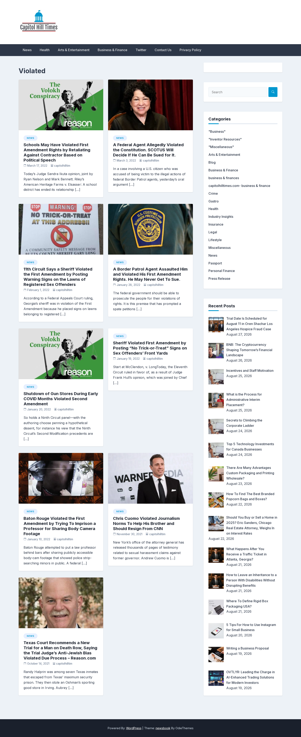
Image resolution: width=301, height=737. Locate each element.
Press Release (219, 278)
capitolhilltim (62, 165)
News (27, 50)
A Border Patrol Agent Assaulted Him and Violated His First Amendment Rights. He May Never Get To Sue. (150, 274)
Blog (212, 162)
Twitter (141, 50)
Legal (212, 232)
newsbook (163, 728)
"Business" (216, 131)
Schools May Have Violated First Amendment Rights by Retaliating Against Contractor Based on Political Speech (57, 152)
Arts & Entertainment (73, 50)
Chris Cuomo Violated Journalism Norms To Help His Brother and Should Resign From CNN (146, 523)
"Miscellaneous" (221, 147)
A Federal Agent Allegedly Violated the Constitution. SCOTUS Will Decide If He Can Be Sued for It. (148, 149)
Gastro (213, 201)
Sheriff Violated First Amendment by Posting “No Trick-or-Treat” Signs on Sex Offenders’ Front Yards (150, 348)
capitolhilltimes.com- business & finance (239, 186)
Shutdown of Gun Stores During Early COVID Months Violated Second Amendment (61, 398)
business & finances (223, 178)
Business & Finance (112, 50)
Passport (215, 263)
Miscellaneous (219, 248)
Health (45, 50)
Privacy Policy (190, 50)
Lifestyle (215, 240)
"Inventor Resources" (225, 139)
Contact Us (163, 50)
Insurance (215, 224)
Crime (213, 193)
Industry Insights (220, 217)
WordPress (133, 728)
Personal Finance (221, 271)
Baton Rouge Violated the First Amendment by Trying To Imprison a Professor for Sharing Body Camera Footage (60, 526)
